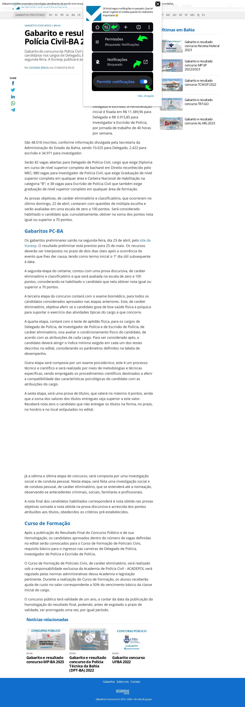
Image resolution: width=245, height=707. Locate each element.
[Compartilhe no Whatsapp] (13, 103)
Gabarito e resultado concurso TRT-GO (199, 102)
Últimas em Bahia (177, 30)
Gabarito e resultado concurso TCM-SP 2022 (200, 82)
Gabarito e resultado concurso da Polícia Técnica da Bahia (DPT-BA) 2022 (87, 664)
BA (73, 15)
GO (174, 15)
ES (203, 15)
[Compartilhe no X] (13, 89)
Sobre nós (123, 681)
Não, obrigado (146, 96)
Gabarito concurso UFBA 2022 (128, 660)
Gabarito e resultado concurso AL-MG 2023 (200, 121)
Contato (187, 5)
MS (168, 15)
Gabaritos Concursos (37, 25)
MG (192, 15)
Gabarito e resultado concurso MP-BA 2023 (45, 660)
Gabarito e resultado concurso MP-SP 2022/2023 (199, 65)
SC (56, 15)
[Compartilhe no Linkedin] (13, 96)
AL (67, 15)
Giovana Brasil (39, 67)
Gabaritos (109, 681)
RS (50, 15)
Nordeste (162, 5)
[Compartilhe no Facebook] (13, 83)
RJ (198, 15)
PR (62, 15)
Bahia (57, 25)
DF (180, 15)
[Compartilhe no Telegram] (13, 110)
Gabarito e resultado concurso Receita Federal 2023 (202, 46)
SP (186, 15)
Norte (174, 5)
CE (79, 15)
